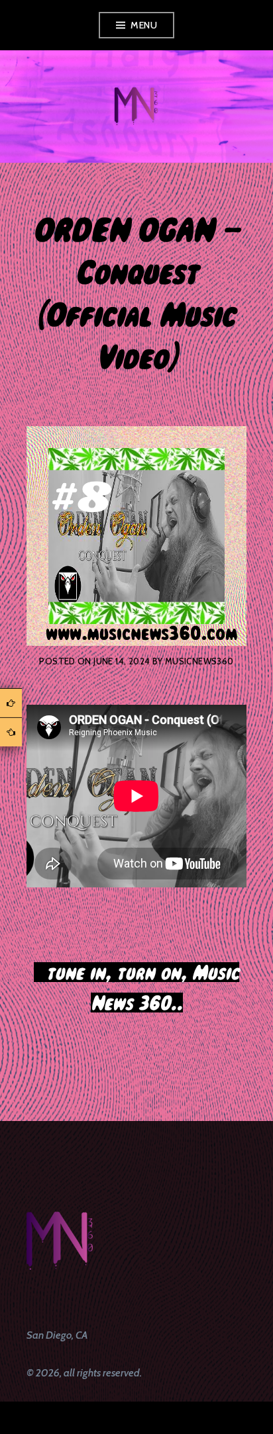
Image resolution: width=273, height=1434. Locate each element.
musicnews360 (199, 661)
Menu (144, 25)
